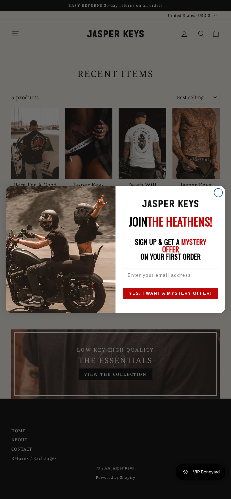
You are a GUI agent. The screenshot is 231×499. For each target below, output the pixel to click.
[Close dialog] (218, 192)
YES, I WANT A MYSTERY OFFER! (170, 293)
